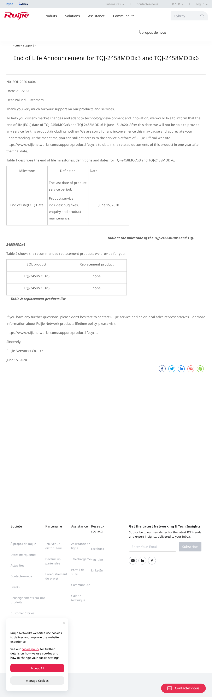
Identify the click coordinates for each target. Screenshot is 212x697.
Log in (200, 4)
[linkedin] (181, 369)
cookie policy (30, 649)
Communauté (124, 16)
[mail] (191, 369)
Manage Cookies (37, 681)
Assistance (96, 16)
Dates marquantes (23, 555)
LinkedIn (97, 570)
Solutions (72, 16)
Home (16, 45)
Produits (50, 16)
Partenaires (113, 4)
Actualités (17, 565)
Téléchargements (83, 559)
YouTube (97, 560)
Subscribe (190, 546)
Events (15, 587)
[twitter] (171, 369)
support (28, 45)
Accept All (37, 668)
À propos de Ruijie (23, 544)
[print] (200, 369)
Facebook (97, 549)
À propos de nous (152, 32)
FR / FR (175, 4)
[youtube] (133, 560)
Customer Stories (22, 613)
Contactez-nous (147, 4)
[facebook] (162, 369)
